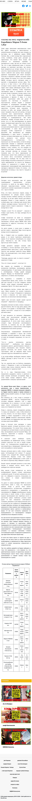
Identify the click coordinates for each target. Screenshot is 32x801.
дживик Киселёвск (22, 760)
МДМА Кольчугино (15, 791)
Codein (10, 1)
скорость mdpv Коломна (15, 786)
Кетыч (17, 1)
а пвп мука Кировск (7, 770)
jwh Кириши (7, 760)
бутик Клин (22, 767)
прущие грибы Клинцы (22, 770)
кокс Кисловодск (22, 764)
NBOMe (23, 1)
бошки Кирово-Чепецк (7, 767)
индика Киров (7, 764)
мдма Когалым (15, 781)
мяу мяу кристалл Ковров (15, 775)
